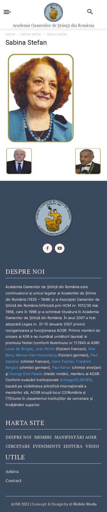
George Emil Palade (26, 374)
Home (10, 34)
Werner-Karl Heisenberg (36, 355)
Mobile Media (84, 504)
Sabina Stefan (30, 34)
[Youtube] (59, 248)
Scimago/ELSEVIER (76, 380)
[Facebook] (47, 248)
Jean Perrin (45, 349)
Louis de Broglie (19, 349)
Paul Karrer (61, 367)
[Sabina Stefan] (41, 97)
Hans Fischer (63, 361)
